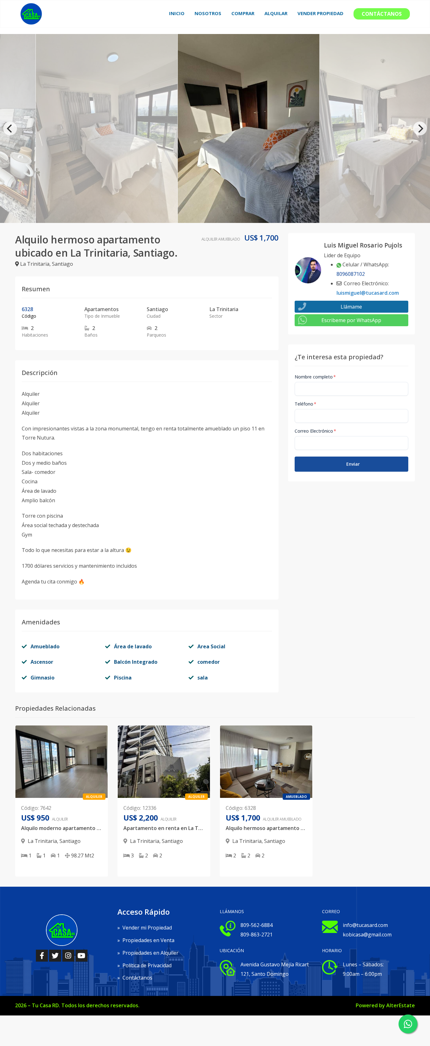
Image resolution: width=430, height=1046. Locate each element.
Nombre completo (315, 377)
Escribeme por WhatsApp (351, 320)
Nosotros (208, 13)
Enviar (353, 464)
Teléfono (305, 404)
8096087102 (351, 273)
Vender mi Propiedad (144, 927)
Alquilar (275, 13)
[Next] (420, 128)
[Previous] (10, 128)
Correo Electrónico (315, 431)
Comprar (242, 13)
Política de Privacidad (144, 965)
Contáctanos (382, 13)
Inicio (176, 13)
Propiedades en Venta (145, 940)
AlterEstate (400, 1005)
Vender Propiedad (320, 13)
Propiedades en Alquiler (147, 952)
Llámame (351, 306)
